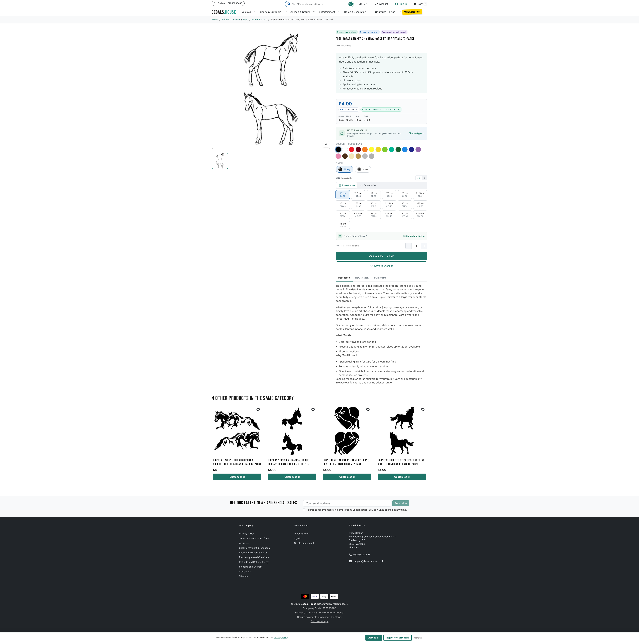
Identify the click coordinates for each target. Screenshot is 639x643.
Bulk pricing (380, 277)
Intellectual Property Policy (253, 552)
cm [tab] (418, 178)
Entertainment (327, 11)
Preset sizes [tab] (348, 185)
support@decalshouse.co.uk (368, 561)
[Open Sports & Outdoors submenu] (285, 12)
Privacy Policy (246, 533)
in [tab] (424, 178)
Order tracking (301, 533)
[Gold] (358, 156)
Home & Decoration (355, 11)
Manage (418, 637)
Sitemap (243, 576)
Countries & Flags (385, 11)
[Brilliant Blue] (411, 149)
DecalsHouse (309, 603)
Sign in (297, 538)
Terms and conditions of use (254, 538)
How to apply (362, 277)
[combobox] (319, 4)
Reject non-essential (397, 637)
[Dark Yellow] (378, 149)
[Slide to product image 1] (220, 161)
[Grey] (371, 156)
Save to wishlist (381, 266)
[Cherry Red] (351, 149)
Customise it (237, 476)
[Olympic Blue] (405, 149)
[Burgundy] (358, 149)
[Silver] (365, 156)
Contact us (245, 571)
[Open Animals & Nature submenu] (314, 12)
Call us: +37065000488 (230, 3)
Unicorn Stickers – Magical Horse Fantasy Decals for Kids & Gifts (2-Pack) (289, 462)
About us (243, 543)
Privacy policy (281, 637)
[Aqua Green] (391, 149)
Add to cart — (381, 255)
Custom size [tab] (370, 185)
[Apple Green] (385, 149)
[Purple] (418, 149)
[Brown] (345, 156)
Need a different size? (384, 236)
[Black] (338, 149)
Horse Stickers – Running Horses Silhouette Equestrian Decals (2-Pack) (237, 462)
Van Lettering (412, 11)
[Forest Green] (398, 149)
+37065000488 (361, 554)
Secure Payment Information (254, 548)
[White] (345, 149)
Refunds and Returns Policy (254, 562)
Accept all (373, 637)
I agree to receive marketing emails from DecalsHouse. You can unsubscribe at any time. (357, 509)
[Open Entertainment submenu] (339, 12)
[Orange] (365, 149)
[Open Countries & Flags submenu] (399, 12)
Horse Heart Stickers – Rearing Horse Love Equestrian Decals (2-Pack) (346, 462)
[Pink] (338, 156)
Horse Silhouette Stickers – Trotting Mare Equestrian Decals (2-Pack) (401, 462)
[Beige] (351, 156)
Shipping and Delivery (250, 566)
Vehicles (246, 11)
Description (344, 277)
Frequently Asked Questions (254, 557)
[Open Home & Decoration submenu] (370, 12)
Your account (301, 525)
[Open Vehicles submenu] (255, 12)
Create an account (304, 543)
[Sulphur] (371, 149)
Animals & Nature (300, 11)
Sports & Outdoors (270, 11)
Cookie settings (319, 621)
